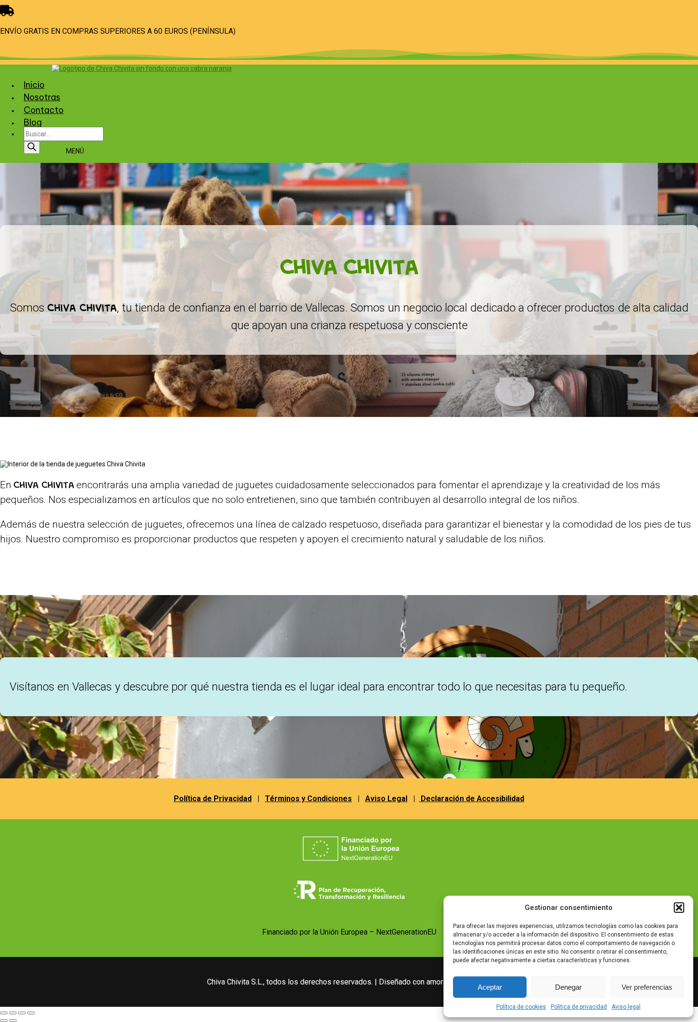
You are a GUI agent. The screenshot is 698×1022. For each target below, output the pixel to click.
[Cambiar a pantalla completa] (13, 1013)
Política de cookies (521, 1006)
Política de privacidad (579, 1006)
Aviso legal (626, 1006)
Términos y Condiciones (308, 798)
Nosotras (42, 97)
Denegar (568, 987)
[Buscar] (32, 147)
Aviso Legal (386, 798)
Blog (33, 122)
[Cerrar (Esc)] (31, 1013)
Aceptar (490, 987)
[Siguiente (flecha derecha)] (13, 1020)
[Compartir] (22, 1013)
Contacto (44, 109)
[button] (679, 907)
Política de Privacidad (213, 798)
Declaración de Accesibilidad (471, 798)
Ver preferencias (647, 987)
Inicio (34, 84)
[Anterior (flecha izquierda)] (4, 1020)
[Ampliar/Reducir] (4, 1013)
